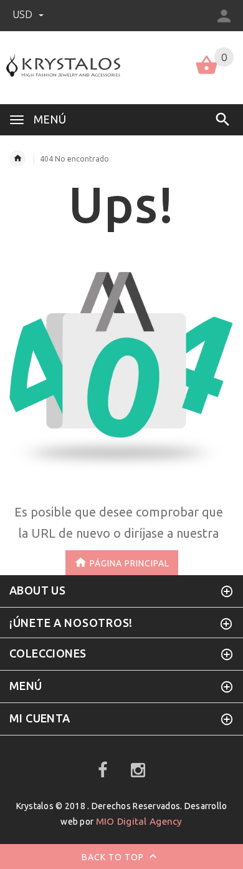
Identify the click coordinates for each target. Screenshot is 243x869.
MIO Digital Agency (139, 821)
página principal (129, 563)
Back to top (114, 857)
